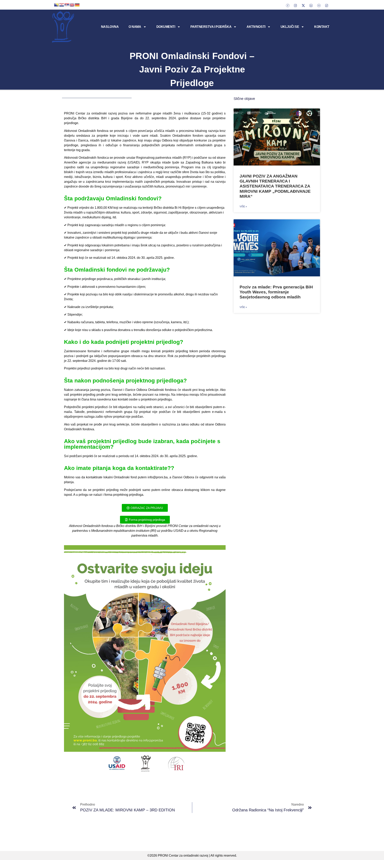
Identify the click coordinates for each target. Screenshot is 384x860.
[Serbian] (67, 4)
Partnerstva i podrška (211, 26)
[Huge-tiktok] (326, 5)
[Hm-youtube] (318, 5)
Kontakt (321, 26)
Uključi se (290, 26)
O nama (135, 26)
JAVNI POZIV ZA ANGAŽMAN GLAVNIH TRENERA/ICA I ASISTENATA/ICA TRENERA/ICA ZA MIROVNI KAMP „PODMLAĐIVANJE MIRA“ (275, 186)
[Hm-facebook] (287, 5)
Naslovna (110, 26)
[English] (72, 4)
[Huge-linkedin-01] (311, 5)
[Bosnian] (56, 4)
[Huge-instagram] (295, 5)
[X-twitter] (303, 5)
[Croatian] (61, 4)
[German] (77, 4)
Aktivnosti (256, 26)
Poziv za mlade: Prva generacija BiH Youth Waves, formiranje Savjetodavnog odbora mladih (276, 292)
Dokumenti (165, 26)
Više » (243, 206)
